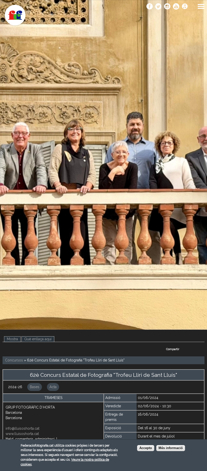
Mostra (14, 339)
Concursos (14, 360)
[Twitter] (158, 7)
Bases (34, 387)
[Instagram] (167, 7)
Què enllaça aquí (37, 339)
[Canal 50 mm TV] (184, 7)
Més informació (171, 448)
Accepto (145, 448)
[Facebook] (149, 7)
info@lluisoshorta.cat (22, 428)
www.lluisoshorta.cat (22, 434)
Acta (53, 387)
